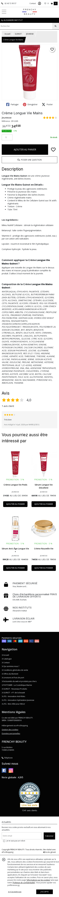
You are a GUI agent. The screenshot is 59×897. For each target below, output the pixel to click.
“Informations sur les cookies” (38, 880)
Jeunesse (6, 117)
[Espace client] (39, 3)
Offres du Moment (10, 674)
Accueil (7, 34)
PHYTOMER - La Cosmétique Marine (17, 685)
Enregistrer (32, 104)
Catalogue (7, 659)
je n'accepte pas (14, 891)
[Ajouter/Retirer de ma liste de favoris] (53, 149)
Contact (33, 3)
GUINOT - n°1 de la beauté (14, 692)
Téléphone (8, 758)
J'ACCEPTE (45, 891)
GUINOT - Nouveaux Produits (15, 689)
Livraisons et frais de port (13, 677)
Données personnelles (11, 733)
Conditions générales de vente (15, 670)
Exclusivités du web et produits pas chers (20, 681)
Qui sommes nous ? (11, 666)
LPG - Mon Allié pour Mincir (14, 704)
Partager (14, 104)
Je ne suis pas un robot (16, 840)
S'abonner (49, 836)
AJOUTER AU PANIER (25, 149)
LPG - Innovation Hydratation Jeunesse (18, 700)
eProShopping (7, 852)
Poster (49, 104)
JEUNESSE (30, 34)
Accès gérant (50, 852)
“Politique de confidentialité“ (23, 882)
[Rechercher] (55, 26)
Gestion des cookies (10, 729)
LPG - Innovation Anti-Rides (14, 696)
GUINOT (18, 34)
